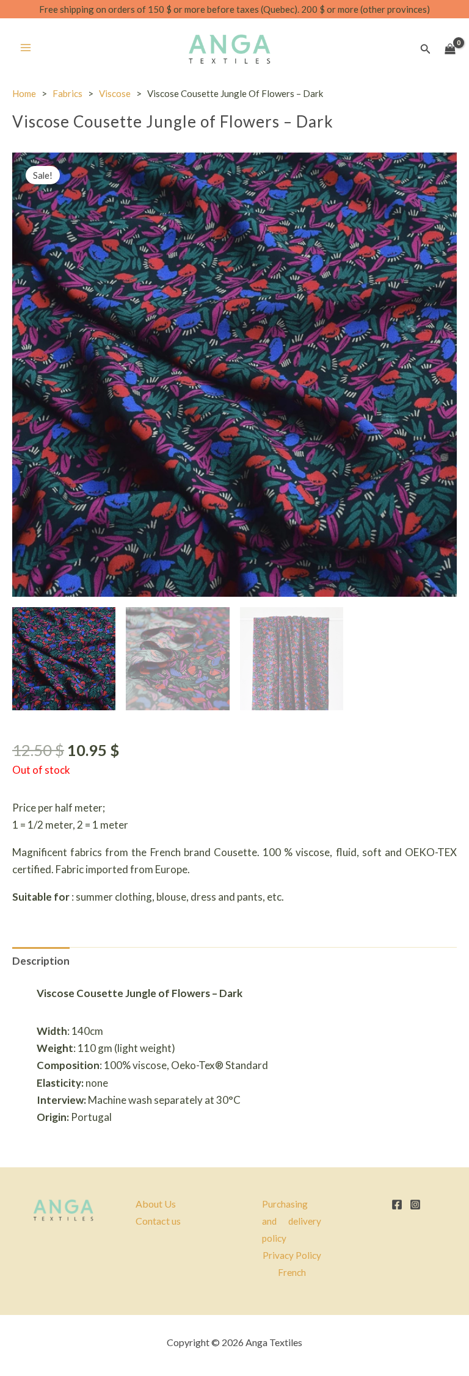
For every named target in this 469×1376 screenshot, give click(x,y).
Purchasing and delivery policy (291, 1221)
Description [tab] (41, 960)
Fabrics (67, 93)
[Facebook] (396, 1204)
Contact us (158, 1221)
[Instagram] (415, 1204)
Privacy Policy (292, 1255)
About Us (156, 1203)
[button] (425, 49)
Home (24, 93)
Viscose (115, 93)
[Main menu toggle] (25, 47)
